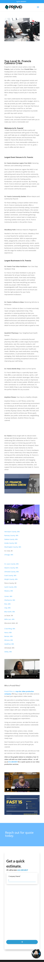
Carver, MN (8, 596)
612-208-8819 (12, 762)
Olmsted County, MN (11, 572)
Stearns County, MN (11, 568)
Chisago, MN (8, 555)
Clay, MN (7, 608)
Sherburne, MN (9, 600)
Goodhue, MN (9, 644)
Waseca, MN (8, 591)
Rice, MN (7, 604)
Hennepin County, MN (12, 532)
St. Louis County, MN (11, 564)
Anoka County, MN (10, 543)
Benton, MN (8, 636)
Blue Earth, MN (9, 612)
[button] (38, 8)
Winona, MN (8, 640)
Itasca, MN (8, 632)
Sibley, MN (8, 652)
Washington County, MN (12, 547)
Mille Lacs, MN (9, 619)
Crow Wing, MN (9, 629)
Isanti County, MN (10, 587)
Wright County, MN (10, 579)
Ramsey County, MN (11, 535)
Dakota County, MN (11, 539)
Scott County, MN (10, 575)
